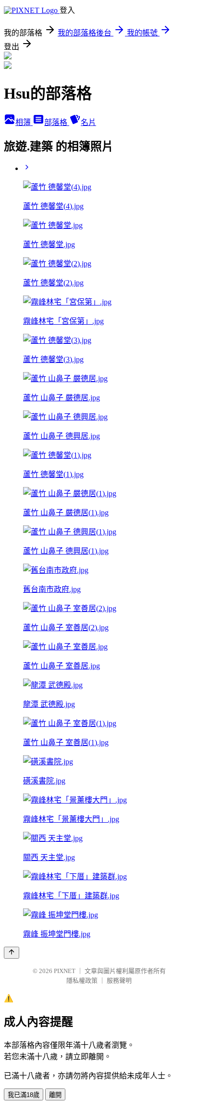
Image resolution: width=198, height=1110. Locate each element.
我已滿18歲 (23, 1095)
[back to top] (11, 953)
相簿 (24, 122)
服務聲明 (119, 980)
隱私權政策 (82, 980)
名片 (88, 122)
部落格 (56, 122)
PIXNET (64, 970)
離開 (55, 1095)
